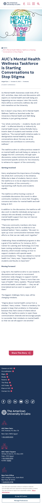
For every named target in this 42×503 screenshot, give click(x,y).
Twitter (27, 402)
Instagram (9, 402)
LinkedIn (15, 402)
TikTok (33, 402)
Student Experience (8, 84)
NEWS (5, 48)
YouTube (21, 402)
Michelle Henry (31, 129)
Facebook (3, 402)
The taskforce (7, 149)
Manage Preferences (21, 500)
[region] (21, 493)
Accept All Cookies (21, 496)
